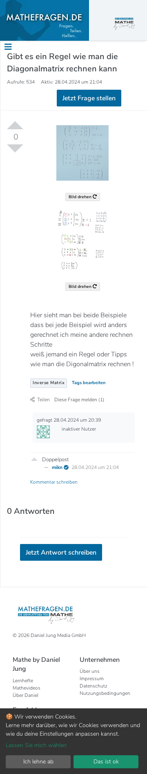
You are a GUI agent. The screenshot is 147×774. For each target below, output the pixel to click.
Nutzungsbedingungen (105, 693)
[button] (34, 458)
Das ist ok (106, 761)
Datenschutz (93, 686)
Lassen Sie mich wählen (36, 745)
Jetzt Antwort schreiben (61, 552)
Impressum (92, 678)
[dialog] (73, 741)
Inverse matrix (49, 383)
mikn (58, 467)
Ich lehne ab (38, 761)
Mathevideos (26, 688)
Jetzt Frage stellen (89, 98)
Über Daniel (25, 695)
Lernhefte (23, 680)
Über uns (90, 671)
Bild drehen (81, 197)
